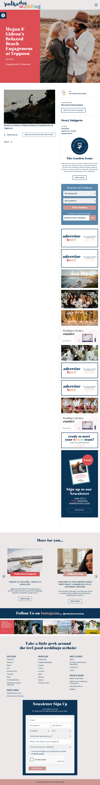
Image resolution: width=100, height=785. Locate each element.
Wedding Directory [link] (14, 693)
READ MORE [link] (79, 177)
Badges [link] (72, 689)
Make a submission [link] (77, 678)
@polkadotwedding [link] (73, 614)
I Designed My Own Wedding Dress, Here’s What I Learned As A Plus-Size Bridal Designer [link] (75, 584)
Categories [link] (42, 659)
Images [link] (41, 665)
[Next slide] (96, 576)
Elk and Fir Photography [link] (72, 105)
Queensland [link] (66, 133)
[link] (3, 15)
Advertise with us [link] (76, 686)
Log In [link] (72, 670)
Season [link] (41, 680)
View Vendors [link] (79, 207)
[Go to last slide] (4, 576)
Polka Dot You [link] (75, 574)
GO (92, 218)
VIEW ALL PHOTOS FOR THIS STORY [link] (39, 134)
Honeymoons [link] (12, 671)
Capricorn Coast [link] (68, 131)
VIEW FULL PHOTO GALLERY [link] (73, 110)
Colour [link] (40, 668)
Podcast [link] (10, 674)
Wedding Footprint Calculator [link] (14, 684)
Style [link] (40, 674)
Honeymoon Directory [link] (15, 696)
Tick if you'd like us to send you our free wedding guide (48, 752)
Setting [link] (41, 677)
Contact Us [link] (74, 667)
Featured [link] (25, 64)
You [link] (8, 668)
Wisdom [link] (10, 662)
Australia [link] (65, 128)
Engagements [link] (13, 64)
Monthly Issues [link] (43, 683)
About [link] (72, 659)
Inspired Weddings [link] (45, 662)
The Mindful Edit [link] (13, 680)
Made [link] (9, 665)
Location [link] (41, 671)
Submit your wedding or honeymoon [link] (79, 682)
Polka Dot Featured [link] (25, 574)
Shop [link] (8, 677)
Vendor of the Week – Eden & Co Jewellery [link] (25, 583)
